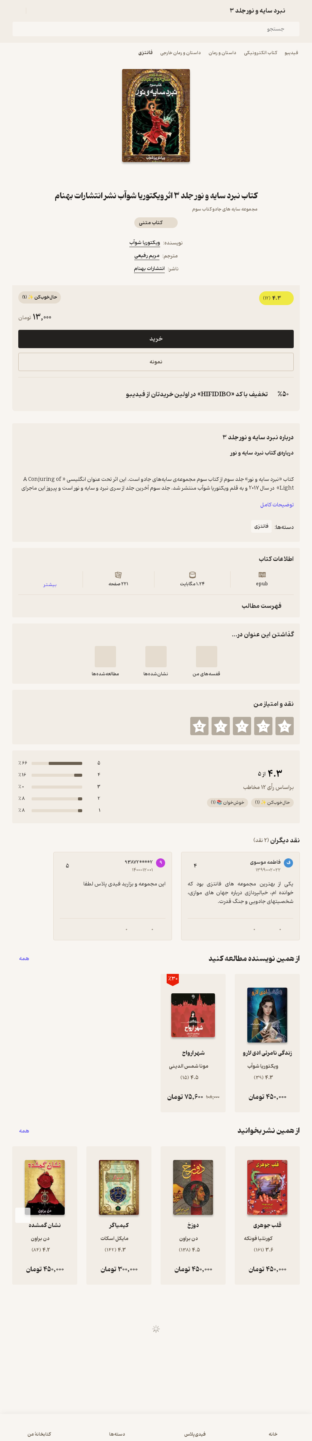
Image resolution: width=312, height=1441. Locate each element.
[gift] (156, 175)
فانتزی (145, 53)
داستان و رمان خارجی (180, 52)
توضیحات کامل (277, 505)
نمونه (156, 362)
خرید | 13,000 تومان (156, 1431)
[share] (137, 175)
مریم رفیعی (146, 256)
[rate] (284, 726)
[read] (105, 656)
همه (24, 958)
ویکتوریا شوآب (144, 243)
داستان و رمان (222, 52)
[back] (295, 11)
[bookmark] (174, 175)
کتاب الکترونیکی (260, 52)
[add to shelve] (206, 656)
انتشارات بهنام (149, 269)
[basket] (35, 11)
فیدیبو (291, 52)
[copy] (25, 394)
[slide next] (22, 1215)
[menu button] (17, 11)
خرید (156, 339)
